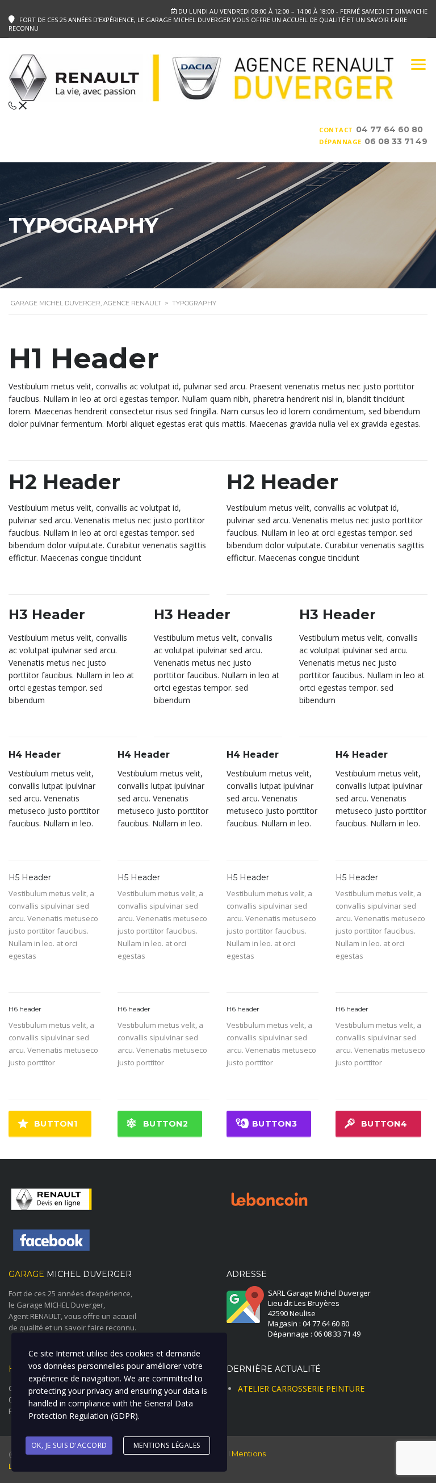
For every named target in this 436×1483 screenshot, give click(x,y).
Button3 (274, 1124)
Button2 (165, 1124)
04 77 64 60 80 (389, 129)
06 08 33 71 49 (395, 141)
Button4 (384, 1124)
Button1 (55, 1124)
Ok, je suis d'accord (69, 1445)
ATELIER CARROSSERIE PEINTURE (301, 1388)
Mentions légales (166, 1445)
